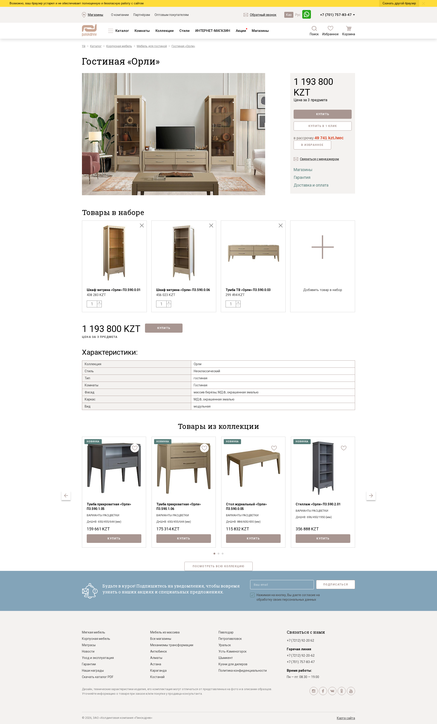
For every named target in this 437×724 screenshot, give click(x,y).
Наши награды (93, 670)
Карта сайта (346, 718)
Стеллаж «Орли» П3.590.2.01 (318, 504)
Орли (197, 364)
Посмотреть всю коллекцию (219, 566)
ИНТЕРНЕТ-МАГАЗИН (212, 31)
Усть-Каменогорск (232, 651)
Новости (88, 651)
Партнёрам (141, 15)
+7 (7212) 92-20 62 (300, 640)
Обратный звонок (263, 15)
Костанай (157, 677)
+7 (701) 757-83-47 (336, 15)
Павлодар (226, 632)
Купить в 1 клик (322, 126)
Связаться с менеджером (319, 159)
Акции (241, 31)
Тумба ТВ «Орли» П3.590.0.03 (248, 290)
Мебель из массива (165, 632)
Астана (155, 664)
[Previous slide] (66, 495)
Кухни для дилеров (232, 664)
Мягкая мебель (93, 632)
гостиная (200, 378)
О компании (120, 15)
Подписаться (335, 584)
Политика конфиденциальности (242, 670)
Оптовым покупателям (172, 15)
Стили (184, 31)
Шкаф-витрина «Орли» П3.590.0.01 (113, 290)
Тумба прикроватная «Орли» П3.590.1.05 (109, 506)
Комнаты (142, 31)
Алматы (156, 658)
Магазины (95, 15)
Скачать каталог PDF (97, 677)
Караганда (158, 670)
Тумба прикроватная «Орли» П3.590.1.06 (178, 506)
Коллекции (164, 31)
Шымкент (225, 658)
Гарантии (89, 664)
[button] (214, 553)
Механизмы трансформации (171, 645)
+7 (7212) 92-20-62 (301, 655)
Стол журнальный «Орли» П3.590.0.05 (246, 506)
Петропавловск (230, 638)
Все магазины (160, 638)
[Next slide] (371, 495)
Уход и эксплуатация (98, 658)
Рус (297, 15)
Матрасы (89, 645)
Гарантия (302, 177)
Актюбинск (158, 651)
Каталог (122, 31)
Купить (322, 114)
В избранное (312, 145)
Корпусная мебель (96, 638)
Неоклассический (207, 371)
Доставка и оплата (311, 185)
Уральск (224, 645)
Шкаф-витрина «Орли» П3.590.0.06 (183, 290)
